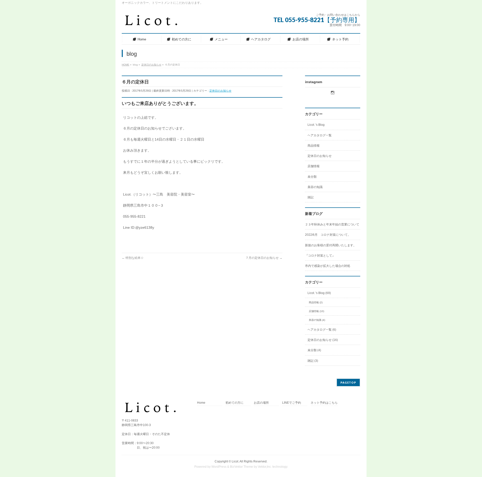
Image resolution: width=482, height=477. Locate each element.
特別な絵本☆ (133, 258)
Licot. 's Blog (316, 125)
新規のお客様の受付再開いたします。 (330, 245)
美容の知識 (315, 187)
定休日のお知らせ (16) (323, 340)
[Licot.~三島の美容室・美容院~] (155, 22)
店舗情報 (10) (316, 311)
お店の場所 (261, 402)
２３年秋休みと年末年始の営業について (332, 224)
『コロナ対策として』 (320, 255)
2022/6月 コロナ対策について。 (328, 234)
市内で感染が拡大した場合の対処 (327, 266)
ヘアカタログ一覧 (320, 135)
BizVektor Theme (241, 466)
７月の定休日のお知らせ (264, 258)
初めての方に (234, 402)
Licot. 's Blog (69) (319, 293)
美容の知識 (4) (317, 320)
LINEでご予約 (291, 402)
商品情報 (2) (316, 302)
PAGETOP (348, 382)
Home (201, 402)
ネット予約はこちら (324, 402)
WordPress (218, 466)
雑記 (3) (313, 361)
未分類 (312, 176)
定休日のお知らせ (220, 90)
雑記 (311, 197)
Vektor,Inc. (265, 466)
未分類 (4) (314, 350)
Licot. (235, 461)
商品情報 (314, 145)
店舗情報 (314, 166)
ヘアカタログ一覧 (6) (322, 329)
